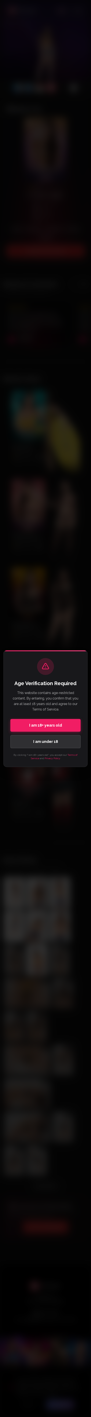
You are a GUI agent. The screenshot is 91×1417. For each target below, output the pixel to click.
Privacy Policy (52, 758)
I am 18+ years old (45, 725)
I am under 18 (45, 741)
